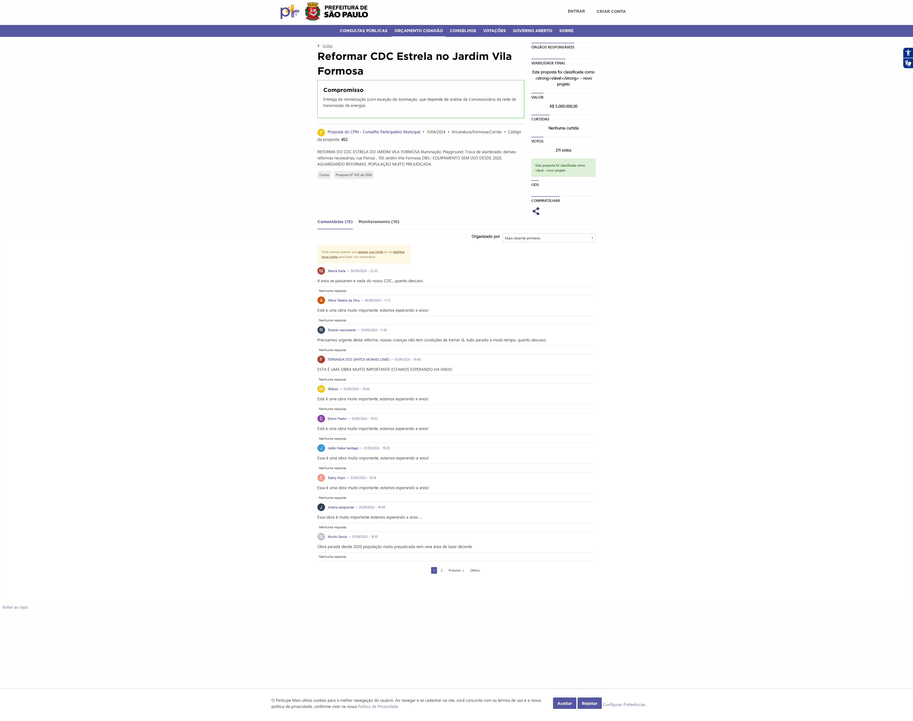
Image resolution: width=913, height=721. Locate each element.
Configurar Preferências (624, 704)
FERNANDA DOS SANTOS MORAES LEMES (358, 359)
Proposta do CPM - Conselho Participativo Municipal (374, 131)
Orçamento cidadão (418, 30)
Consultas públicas (364, 30)
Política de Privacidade (378, 706)
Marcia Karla (336, 270)
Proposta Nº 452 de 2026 (354, 174)
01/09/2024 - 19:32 (365, 418)
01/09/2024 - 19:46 (356, 389)
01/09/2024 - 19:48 (408, 359)
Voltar (327, 45)
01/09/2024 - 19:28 (376, 448)
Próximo (455, 570)
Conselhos (463, 30)
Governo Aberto (532, 30)
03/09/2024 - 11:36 (374, 330)
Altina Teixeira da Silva (344, 300)
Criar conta (611, 11)
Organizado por (486, 236)
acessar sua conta (370, 251)
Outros (324, 174)
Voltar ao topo (15, 607)
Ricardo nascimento (342, 330)
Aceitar (564, 703)
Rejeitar (589, 703)
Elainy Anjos (336, 477)
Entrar (576, 11)
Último (475, 570)
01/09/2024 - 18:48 (372, 507)
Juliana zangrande (341, 507)
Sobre (566, 30)
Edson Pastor (337, 418)
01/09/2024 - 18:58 (363, 477)
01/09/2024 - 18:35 (365, 536)
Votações (494, 30)
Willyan (333, 389)
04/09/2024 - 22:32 (364, 270)
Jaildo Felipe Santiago (343, 448)
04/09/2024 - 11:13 (377, 300)
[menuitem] (576, 11)
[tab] (335, 222)
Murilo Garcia (338, 536)
